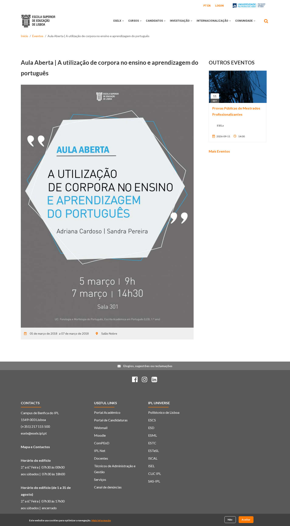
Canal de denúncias (108, 487)
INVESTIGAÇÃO (180, 20)
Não (230, 519)
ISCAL (152, 458)
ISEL (151, 466)
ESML (152, 435)
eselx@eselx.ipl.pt (34, 433)
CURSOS (133, 20)
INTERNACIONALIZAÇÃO (213, 20)
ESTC (152, 443)
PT (205, 5)
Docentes (101, 458)
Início (24, 36)
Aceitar (246, 519)
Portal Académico (107, 412)
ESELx (117, 20)
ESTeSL (153, 451)
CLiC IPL (154, 473)
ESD (151, 428)
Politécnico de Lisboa (163, 412)
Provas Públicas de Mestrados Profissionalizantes (236, 111)
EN (209, 5)
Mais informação (101, 520)
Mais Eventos (219, 151)
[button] (123, 21)
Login (219, 5)
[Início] (38, 18)
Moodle (100, 435)
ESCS (152, 420)
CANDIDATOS (154, 20)
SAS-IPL (154, 481)
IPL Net (99, 451)
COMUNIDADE (244, 20)
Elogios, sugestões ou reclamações (147, 366)
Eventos (37, 36)
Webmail (100, 428)
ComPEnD (101, 443)
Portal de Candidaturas (111, 420)
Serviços (100, 479)
